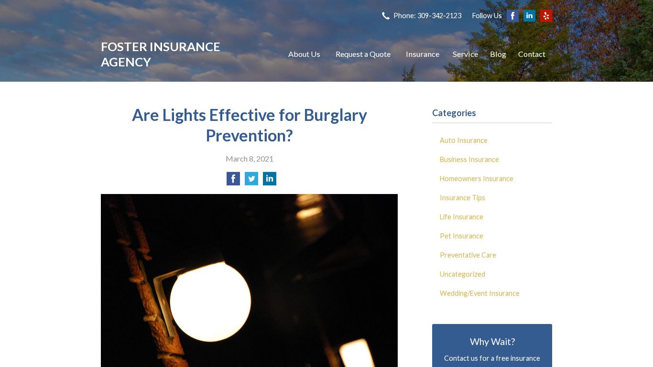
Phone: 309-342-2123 (427, 15)
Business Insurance (469, 159)
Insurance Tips (462, 198)
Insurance (422, 53)
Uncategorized (462, 274)
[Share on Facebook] (233, 181)
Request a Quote (363, 53)
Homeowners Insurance (476, 178)
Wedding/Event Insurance (480, 293)
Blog (498, 53)
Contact (531, 53)
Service (465, 53)
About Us (304, 53)
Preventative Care (468, 255)
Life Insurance (461, 217)
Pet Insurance (461, 236)
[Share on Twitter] (251, 181)
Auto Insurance (464, 140)
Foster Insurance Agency (160, 54)
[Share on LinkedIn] (269, 181)
